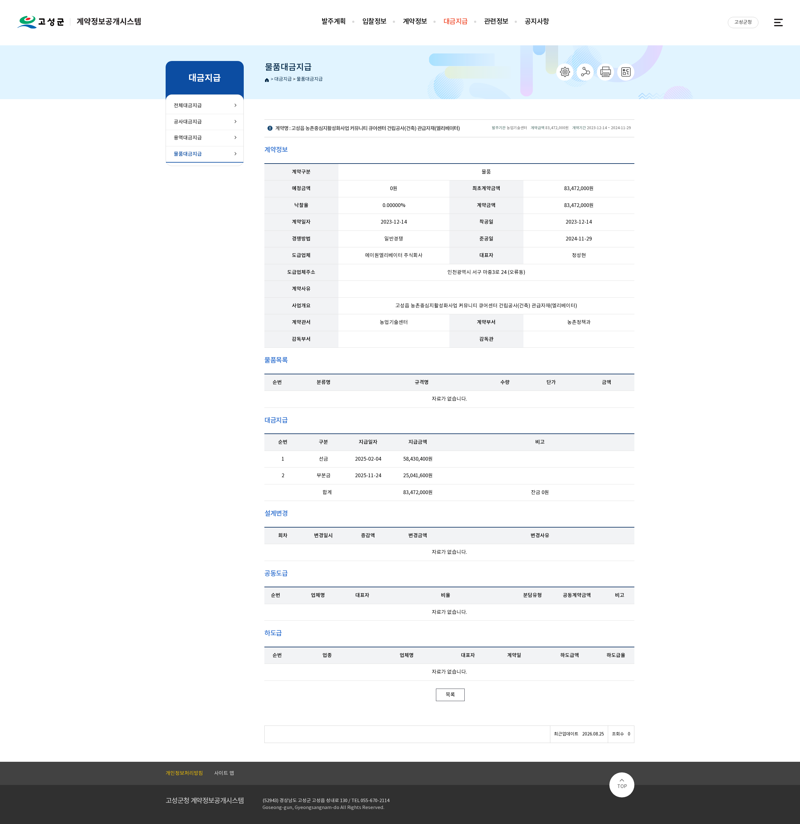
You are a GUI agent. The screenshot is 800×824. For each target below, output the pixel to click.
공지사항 (537, 22)
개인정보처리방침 (184, 773)
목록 (450, 695)
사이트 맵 (224, 773)
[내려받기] (605, 72)
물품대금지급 (310, 79)
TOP (622, 786)
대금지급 (455, 22)
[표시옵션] (564, 72)
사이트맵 (778, 22)
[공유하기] (585, 72)
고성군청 (743, 22)
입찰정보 (374, 22)
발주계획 (334, 22)
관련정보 (496, 22)
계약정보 (415, 22)
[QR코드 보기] (625, 72)
